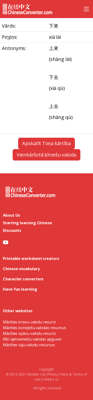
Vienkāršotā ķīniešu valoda (46, 154)
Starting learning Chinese (27, 222)
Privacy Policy (57, 374)
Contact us (50, 379)
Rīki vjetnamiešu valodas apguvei (32, 339)
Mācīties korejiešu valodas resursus (34, 327)
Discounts (12, 230)
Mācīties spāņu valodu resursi (29, 333)
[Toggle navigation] (86, 9)
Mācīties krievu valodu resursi (29, 322)
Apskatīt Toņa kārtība (46, 143)
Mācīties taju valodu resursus (29, 344)
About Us (11, 215)
